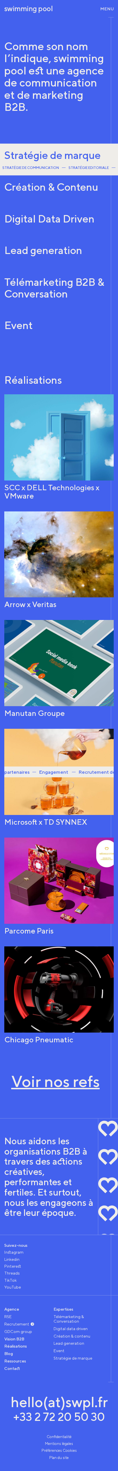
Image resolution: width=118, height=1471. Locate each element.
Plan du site (59, 1457)
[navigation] (105, 8)
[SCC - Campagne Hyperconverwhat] (59, 447)
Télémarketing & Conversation (69, 1319)
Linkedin (11, 1259)
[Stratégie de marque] (59, 159)
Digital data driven (71, 1328)
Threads (12, 1273)
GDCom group (18, 1331)
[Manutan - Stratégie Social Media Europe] (59, 668)
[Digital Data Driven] (59, 223)
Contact (12, 1368)
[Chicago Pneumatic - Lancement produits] (59, 995)
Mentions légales (59, 1443)
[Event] (59, 329)
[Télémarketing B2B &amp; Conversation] (59, 292)
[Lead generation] (59, 254)
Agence (11, 1309)
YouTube (12, 1287)
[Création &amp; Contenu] (59, 191)
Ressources (15, 1360)
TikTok (10, 1280)
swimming (28, 8)
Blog (8, 1353)
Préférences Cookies (59, 1450)
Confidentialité (59, 1436)
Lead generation (69, 1343)
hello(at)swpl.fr (59, 1402)
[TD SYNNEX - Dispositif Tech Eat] (59, 777)
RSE (8, 1316)
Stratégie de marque (73, 1358)
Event (59, 1350)
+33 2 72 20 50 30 (59, 1416)
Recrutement (16, 1324)
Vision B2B (14, 1338)
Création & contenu (72, 1336)
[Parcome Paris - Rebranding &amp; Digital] (59, 886)
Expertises (63, 1309)
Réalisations (15, 1346)
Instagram (13, 1252)
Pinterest (12, 1266)
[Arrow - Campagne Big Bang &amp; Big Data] (59, 560)
